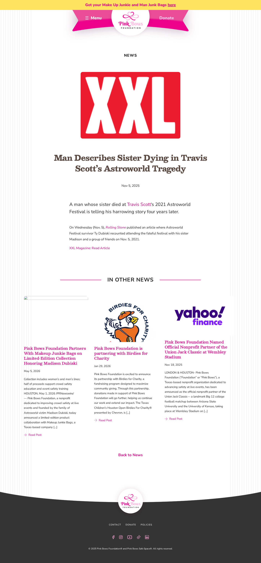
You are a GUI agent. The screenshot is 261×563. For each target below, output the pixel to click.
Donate (166, 18)
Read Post (34, 435)
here (172, 4)
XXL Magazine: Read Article (89, 248)
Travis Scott (139, 204)
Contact (115, 524)
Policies (146, 524)
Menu (96, 18)
